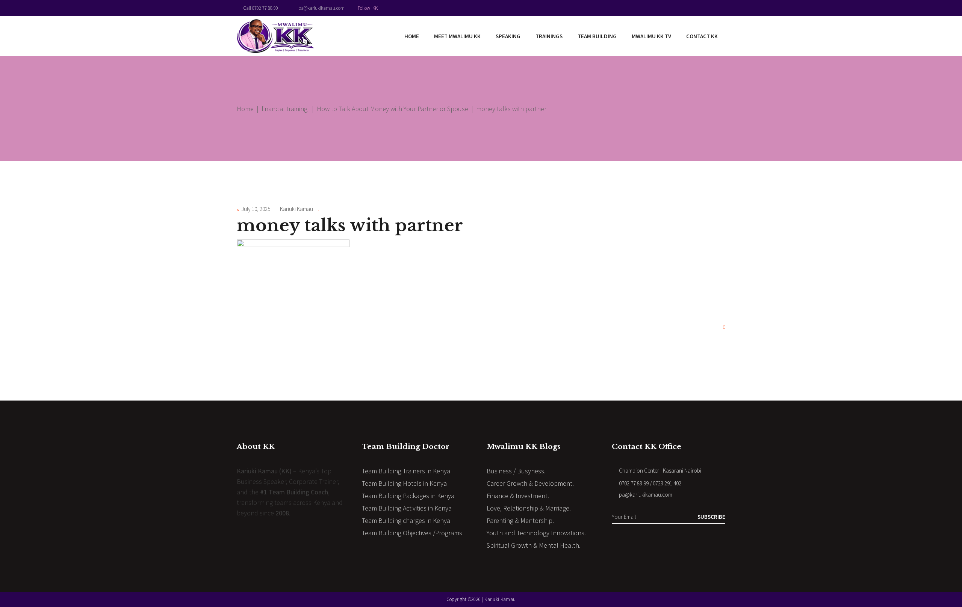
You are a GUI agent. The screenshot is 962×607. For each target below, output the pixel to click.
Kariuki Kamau (296, 208)
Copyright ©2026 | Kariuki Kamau (481, 599)
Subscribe (711, 516)
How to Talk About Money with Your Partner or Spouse (392, 108)
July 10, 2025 (255, 208)
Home (245, 108)
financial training (284, 108)
